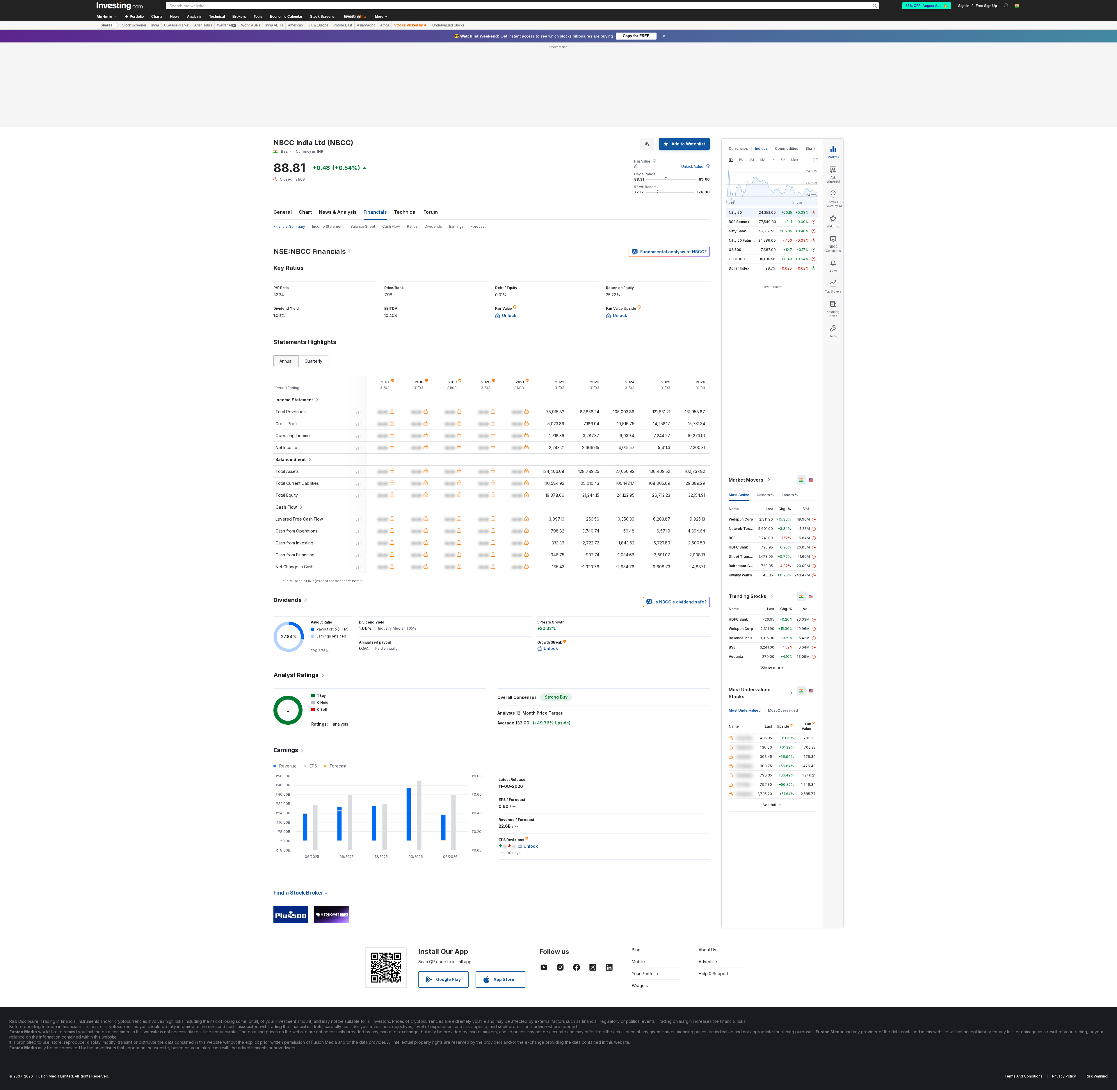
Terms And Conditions (1023, 1076)
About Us (707, 949)
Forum (431, 212)
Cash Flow (391, 226)
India (155, 25)
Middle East (342, 25)
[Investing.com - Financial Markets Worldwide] (120, 6)
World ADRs (250, 25)
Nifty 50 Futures (742, 240)
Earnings (456, 226)
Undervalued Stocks (448, 25)
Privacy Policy (1064, 1076)
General (282, 212)
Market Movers (746, 480)
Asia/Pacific (366, 25)
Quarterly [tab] (313, 361)
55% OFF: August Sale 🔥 (927, 6)
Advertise (708, 961)
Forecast (478, 226)
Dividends (433, 226)
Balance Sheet (363, 226)
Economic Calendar (286, 17)
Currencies (738, 148)
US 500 (735, 249)
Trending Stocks (747, 596)
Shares (107, 25)
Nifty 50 (735, 212)
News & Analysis (338, 212)
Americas (295, 25)
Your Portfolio (645, 973)
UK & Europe (318, 25)
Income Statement (328, 226)
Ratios (412, 226)
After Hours (203, 25)
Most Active (739, 495)
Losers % (790, 495)
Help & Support (713, 973)
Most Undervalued (745, 710)
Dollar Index (739, 268)
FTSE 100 (737, 259)
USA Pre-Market (176, 25)
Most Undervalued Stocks (750, 693)
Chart (305, 212)
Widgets (640, 985)
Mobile (638, 961)
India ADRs (274, 25)
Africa (384, 25)
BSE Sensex (739, 222)
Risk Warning (1096, 1076)
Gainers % (765, 495)
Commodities (786, 148)
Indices (761, 148)
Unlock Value (692, 166)
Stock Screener (323, 17)
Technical (405, 212)
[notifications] (1006, 5)
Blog (636, 949)
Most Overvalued (783, 710)
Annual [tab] (286, 361)
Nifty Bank (737, 231)
